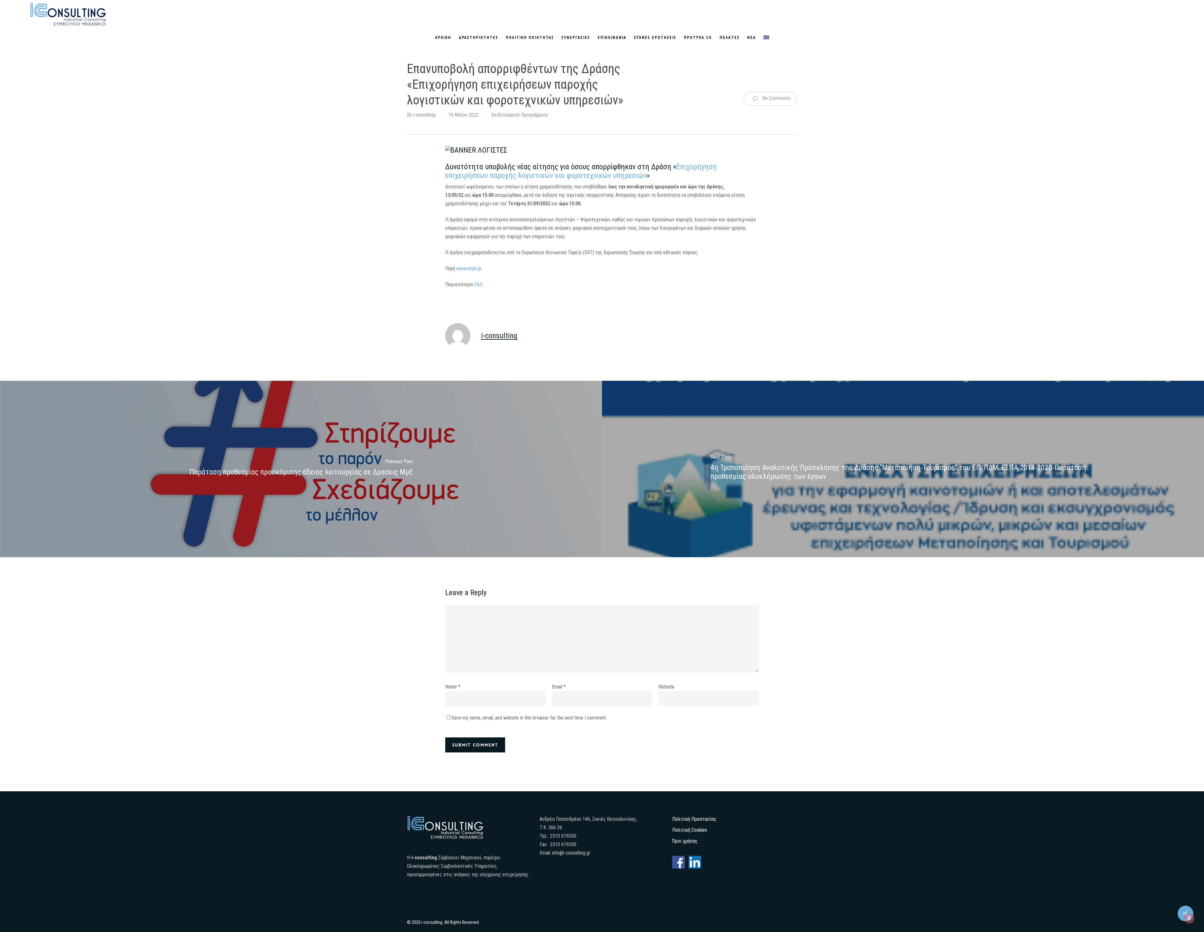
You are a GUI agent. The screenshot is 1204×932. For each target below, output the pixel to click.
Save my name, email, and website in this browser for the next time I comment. (529, 718)
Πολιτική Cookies (689, 830)
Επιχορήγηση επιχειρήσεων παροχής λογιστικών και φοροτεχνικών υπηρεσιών (581, 171)
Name (452, 687)
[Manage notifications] (1189, 918)
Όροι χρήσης (685, 841)
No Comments (775, 98)
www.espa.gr (469, 268)
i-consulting (424, 115)
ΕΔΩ (478, 284)
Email (559, 687)
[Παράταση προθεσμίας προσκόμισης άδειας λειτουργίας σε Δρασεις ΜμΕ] (301, 469)
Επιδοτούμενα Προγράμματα (519, 115)
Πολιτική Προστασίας (694, 819)
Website (666, 687)
